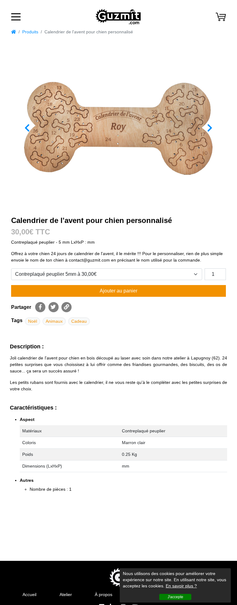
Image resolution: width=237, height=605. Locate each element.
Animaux (54, 321)
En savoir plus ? (181, 585)
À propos (103, 594)
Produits (30, 31)
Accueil (29, 594)
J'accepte (175, 597)
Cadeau (79, 321)
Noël (32, 321)
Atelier (66, 594)
